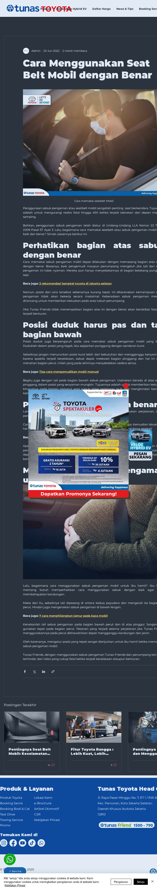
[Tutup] (152, 881)
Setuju (141, 882)
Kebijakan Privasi (15, 885)
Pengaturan (121, 882)
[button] (126, 386)
